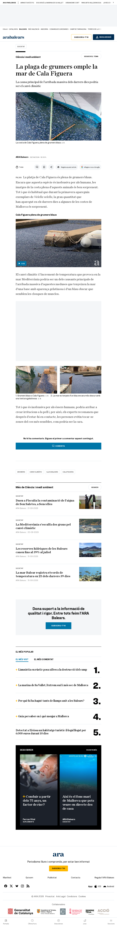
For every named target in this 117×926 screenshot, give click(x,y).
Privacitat (50, 896)
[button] (113, 2)
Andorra (44, 29)
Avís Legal (60, 896)
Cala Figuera (68, 472)
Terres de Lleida (95, 29)
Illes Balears (52, 472)
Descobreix (26, 750)
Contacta (75, 877)
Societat (21, 46)
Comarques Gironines (59, 29)
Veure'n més (91, 750)
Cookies (82, 896)
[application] (58, 243)
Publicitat (52, 877)
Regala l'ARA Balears (104, 877)
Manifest (7, 877)
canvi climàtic (36, 472)
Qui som (29, 877)
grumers (21, 472)
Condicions (72, 896)
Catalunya (13, 29)
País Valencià (33, 29)
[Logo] (97, 263)
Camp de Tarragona (78, 29)
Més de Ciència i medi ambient (34, 487)
